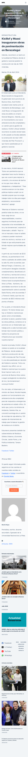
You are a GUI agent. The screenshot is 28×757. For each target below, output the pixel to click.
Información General (14, 23)
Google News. (9, 476)
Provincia (21, 648)
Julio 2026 (5, 606)
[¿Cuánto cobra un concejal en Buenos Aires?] (14, 587)
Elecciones (23, 642)
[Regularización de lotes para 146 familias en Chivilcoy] (14, 678)
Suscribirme (14, 490)
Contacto (21, 650)
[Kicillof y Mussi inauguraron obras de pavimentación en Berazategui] (14, 82)
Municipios (21, 646)
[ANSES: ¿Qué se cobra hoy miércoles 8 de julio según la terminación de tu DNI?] (14, 620)
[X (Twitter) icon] (2, 541)
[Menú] (25, 2)
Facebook (5, 451)
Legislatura (21, 644)
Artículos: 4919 (7, 544)
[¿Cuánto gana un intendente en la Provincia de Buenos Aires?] (14, 563)
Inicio (17, 642)
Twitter (11, 451)
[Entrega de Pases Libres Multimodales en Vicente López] (14, 713)
